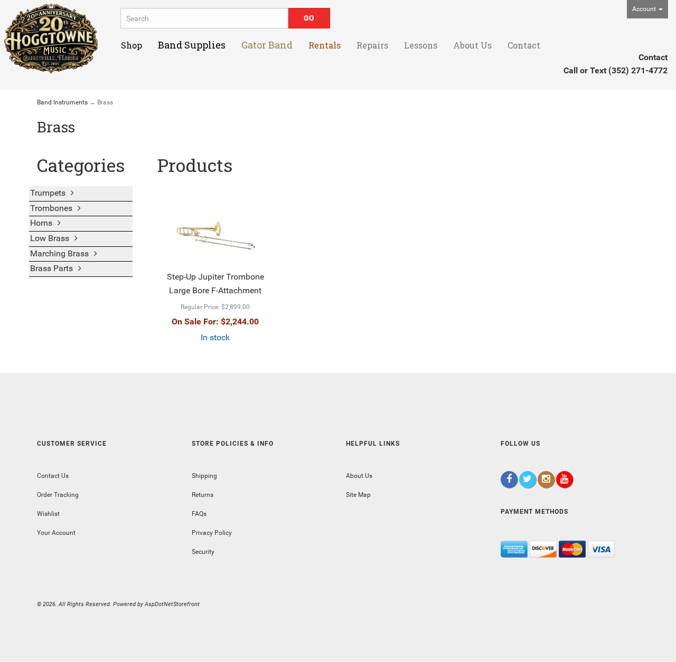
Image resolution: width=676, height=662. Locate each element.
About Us (359, 475)
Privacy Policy (212, 532)
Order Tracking (58, 494)
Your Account (56, 532)
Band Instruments (62, 102)
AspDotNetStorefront (172, 604)
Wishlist (48, 513)
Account (645, 9)
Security (203, 551)
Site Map (358, 494)
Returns (202, 494)
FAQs (199, 513)
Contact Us (53, 475)
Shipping (204, 475)
